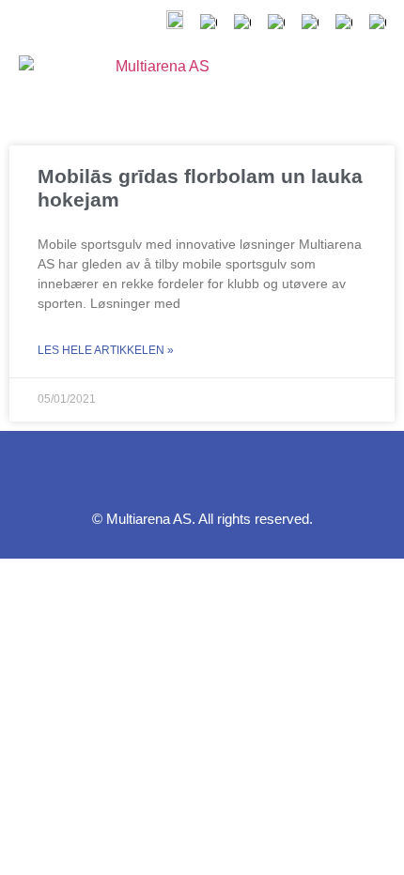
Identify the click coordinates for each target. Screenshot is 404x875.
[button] (316, 83)
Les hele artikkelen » (106, 350)
